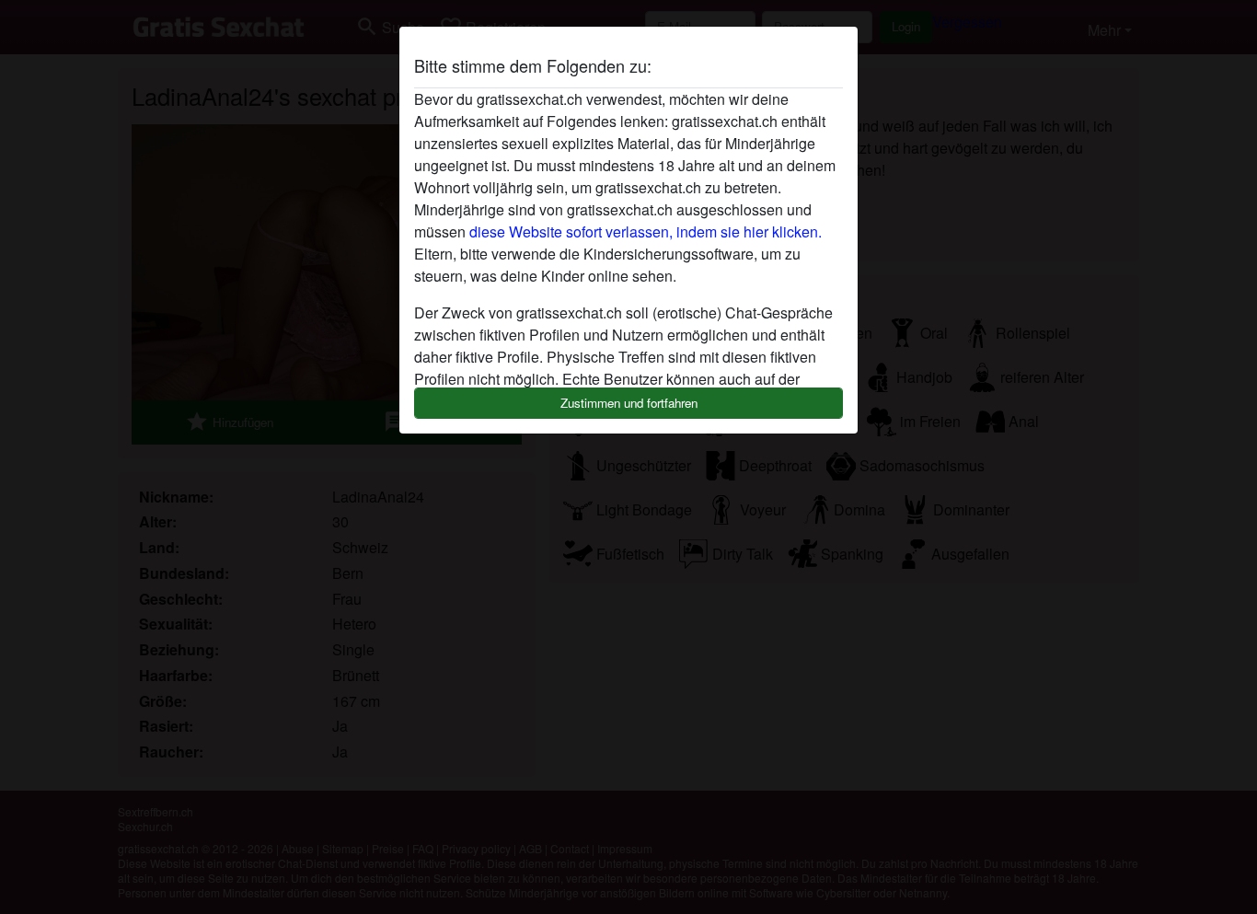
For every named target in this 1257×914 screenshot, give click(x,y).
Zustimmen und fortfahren (629, 402)
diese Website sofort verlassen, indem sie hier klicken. (645, 231)
